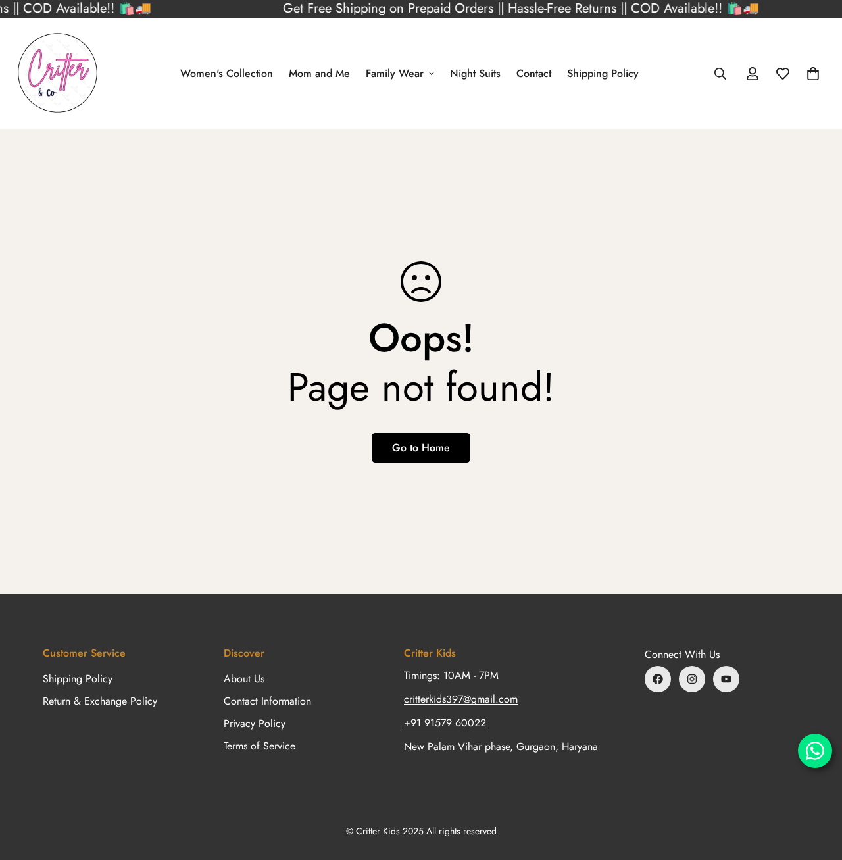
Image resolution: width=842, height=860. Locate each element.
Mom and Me (319, 73)
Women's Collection (226, 73)
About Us (244, 678)
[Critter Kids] (57, 73)
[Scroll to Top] (816, 788)
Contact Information (267, 701)
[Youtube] (726, 679)
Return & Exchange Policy (100, 701)
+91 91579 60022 (445, 722)
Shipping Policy (603, 73)
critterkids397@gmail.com (461, 699)
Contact (533, 73)
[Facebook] (658, 679)
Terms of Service (259, 745)
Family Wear (395, 73)
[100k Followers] (692, 679)
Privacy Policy (254, 723)
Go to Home (421, 447)
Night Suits (475, 73)
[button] (813, 74)
